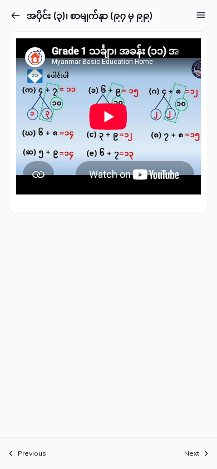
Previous (32, 453)
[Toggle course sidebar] (200, 15)
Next (191, 453)
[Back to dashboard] (15, 15)
